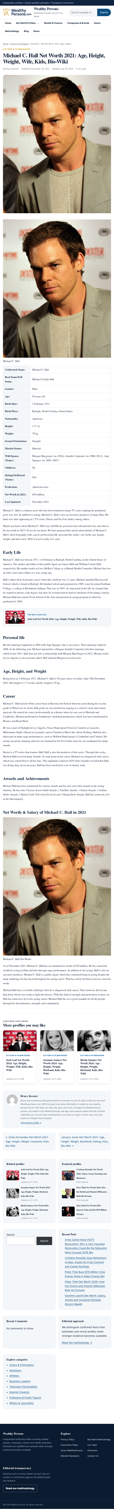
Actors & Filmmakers (19, 44)
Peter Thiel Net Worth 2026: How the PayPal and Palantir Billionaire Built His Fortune (85, 1286)
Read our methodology (20, 1488)
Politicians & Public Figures (25, 1397)
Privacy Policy (67, 1439)
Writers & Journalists (21, 1403)
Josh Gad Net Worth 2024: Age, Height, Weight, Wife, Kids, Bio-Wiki (62, 619)
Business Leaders (20, 1381)
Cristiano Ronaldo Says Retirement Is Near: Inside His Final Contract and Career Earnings (85, 1262)
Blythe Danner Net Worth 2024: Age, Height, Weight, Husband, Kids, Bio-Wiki (91, 1066)
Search (104, 12)
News (36, 31)
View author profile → (30, 1122)
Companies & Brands (78, 23)
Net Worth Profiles (26, 23)
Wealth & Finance (53, 23)
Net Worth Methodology (99, 1439)
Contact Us (92, 1456)
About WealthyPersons (72, 1450)
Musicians (15, 1370)
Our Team (92, 1445)
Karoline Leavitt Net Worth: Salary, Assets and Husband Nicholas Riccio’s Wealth (85, 1300)
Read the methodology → (77, 1342)
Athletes (14, 1375)
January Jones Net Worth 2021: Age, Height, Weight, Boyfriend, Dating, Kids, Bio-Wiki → (84, 1141)
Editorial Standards (70, 1456)
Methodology (12, 31)
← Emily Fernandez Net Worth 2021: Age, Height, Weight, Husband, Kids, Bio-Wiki (27, 1141)
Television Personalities (23, 1386)
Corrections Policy (69, 1445)
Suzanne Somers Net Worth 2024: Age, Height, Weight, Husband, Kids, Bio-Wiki (54, 1066)
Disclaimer (92, 1450)
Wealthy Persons (46, 8)
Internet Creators (19, 1392)
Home (8, 23)
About (97, 23)
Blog (26, 31)
